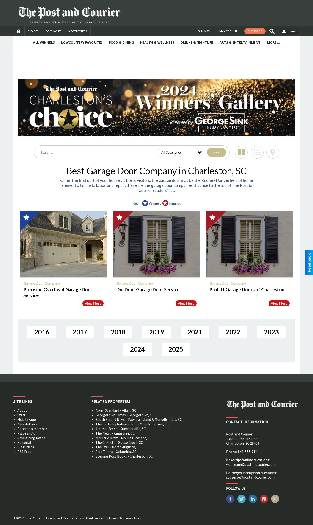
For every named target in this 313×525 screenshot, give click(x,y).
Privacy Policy (133, 518)
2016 (41, 332)
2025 (175, 349)
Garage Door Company (41, 283)
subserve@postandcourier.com (250, 477)
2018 (118, 332)
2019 (156, 332)
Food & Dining (121, 42)
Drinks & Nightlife (197, 42)
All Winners (44, 42)
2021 (194, 332)
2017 (80, 332)
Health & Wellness (157, 42)
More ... (273, 42)
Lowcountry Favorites (82, 42)
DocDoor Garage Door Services (148, 289)
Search (217, 152)
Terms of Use (116, 518)
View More (93, 303)
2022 (233, 332)
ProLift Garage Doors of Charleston (246, 289)
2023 (271, 332)
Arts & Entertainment (240, 42)
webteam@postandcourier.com (251, 464)
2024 (137, 349)
